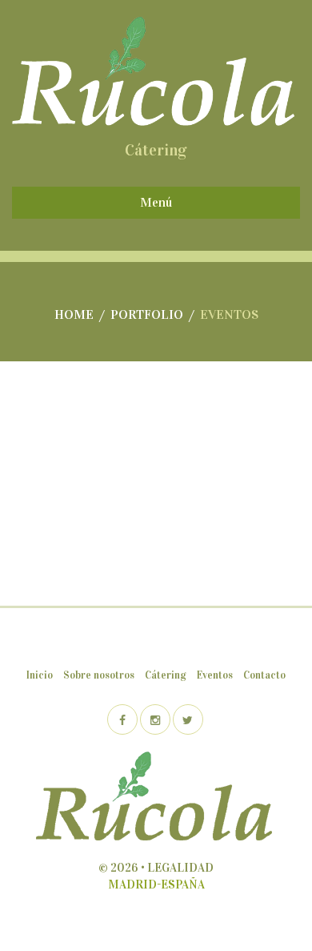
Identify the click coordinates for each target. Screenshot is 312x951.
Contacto (264, 675)
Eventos (215, 675)
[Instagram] (155, 719)
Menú (156, 202)
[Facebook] (122, 719)
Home (74, 314)
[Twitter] (188, 719)
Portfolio (146, 314)
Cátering (165, 675)
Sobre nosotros (98, 675)
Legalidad (180, 867)
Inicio (39, 675)
